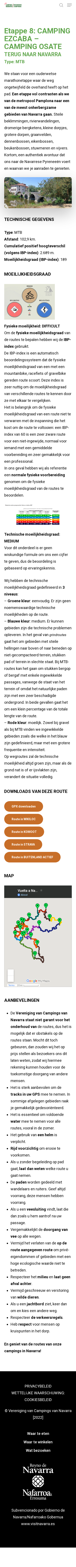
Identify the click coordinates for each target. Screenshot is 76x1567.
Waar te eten (38, 1433)
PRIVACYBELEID (38, 1386)
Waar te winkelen (38, 1442)
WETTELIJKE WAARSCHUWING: (38, 1393)
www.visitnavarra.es (38, 1524)
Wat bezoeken (38, 1450)
